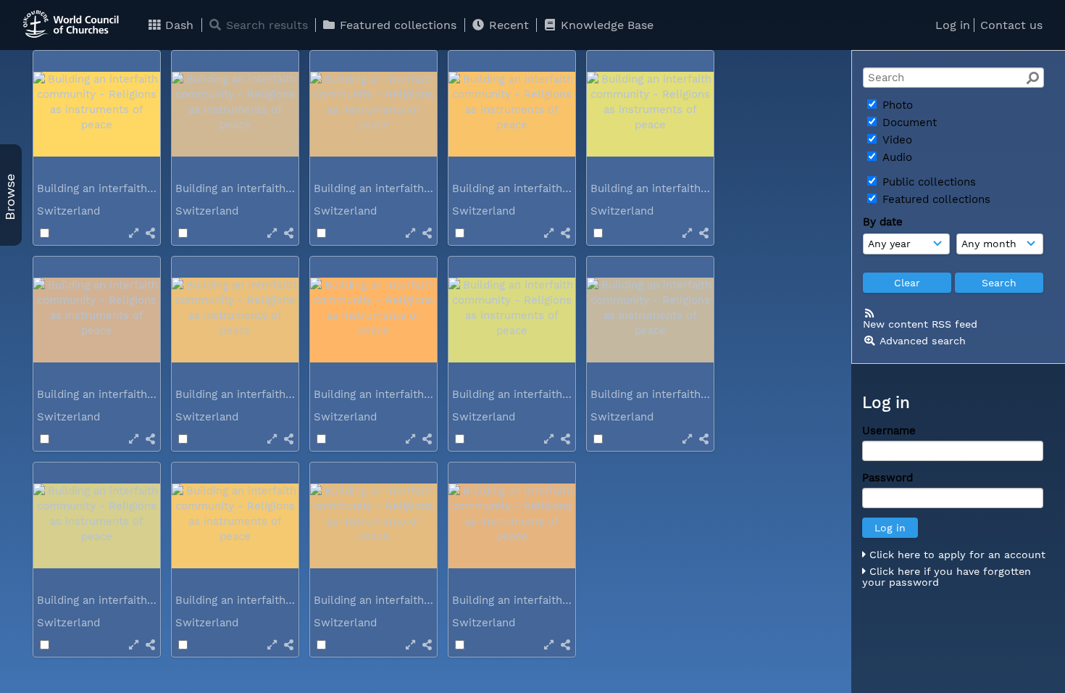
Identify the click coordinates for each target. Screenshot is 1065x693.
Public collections (927, 181)
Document (908, 122)
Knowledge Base (605, 25)
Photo (896, 105)
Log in (952, 25)
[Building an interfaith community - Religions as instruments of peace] (96, 114)
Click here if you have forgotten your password (946, 577)
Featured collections (396, 25)
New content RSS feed (920, 324)
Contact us (1011, 25)
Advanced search (923, 340)
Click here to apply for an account (955, 554)
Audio (895, 157)
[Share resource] (150, 233)
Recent (507, 25)
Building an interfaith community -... (133, 188)
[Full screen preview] (133, 233)
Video (895, 139)
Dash (177, 25)
